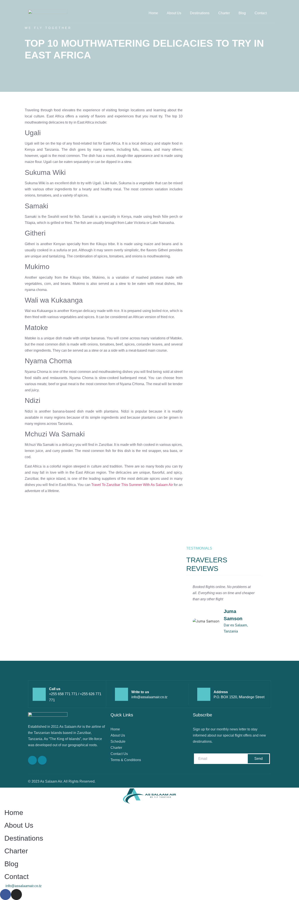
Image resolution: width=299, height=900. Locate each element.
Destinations (199, 13)
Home (153, 13)
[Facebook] (32, 760)
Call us (54, 689)
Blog (242, 13)
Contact (261, 13)
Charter (224, 13)
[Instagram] (42, 760)
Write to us (140, 692)
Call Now (32, 566)
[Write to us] (121, 694)
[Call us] (39, 694)
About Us (174, 13)
